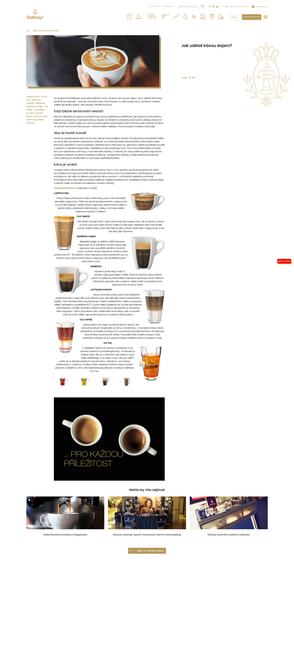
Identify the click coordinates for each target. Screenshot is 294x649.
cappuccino (33, 96)
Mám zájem (284, 261)
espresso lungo (34, 106)
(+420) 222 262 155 (241, 7)
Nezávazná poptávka (251, 17)
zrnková (30, 122)
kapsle (39, 113)
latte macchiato (35, 119)
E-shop (234, 17)
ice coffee (39, 109)
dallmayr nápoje (33, 101)
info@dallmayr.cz (261, 7)
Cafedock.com (154, 6)
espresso (40, 103)
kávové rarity (40, 116)
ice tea (30, 113)
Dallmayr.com (168, 6)
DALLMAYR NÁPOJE (65, 188)
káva (29, 116)
